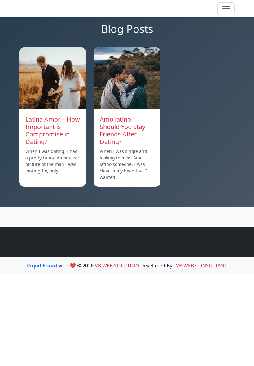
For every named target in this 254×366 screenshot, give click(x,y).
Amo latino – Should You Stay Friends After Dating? (122, 130)
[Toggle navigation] (226, 8)
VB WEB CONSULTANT (201, 265)
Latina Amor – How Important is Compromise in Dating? (52, 130)
